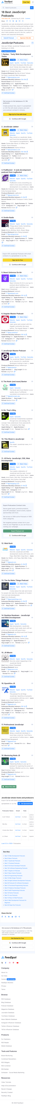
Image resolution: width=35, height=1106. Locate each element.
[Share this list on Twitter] (10, 21)
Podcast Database (7, 1006)
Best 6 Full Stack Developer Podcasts (15, 865)
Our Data (4, 976)
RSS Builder (5, 1069)
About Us (4, 972)
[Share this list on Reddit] (16, 21)
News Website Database (9, 1019)
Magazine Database (7, 1009)
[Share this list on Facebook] (7, 21)
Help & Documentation (8, 1085)
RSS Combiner (6, 1066)
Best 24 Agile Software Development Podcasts (18, 880)
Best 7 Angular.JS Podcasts (12, 870)
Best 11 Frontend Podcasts (12, 863)
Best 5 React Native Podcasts (13, 873)
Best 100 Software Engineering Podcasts (16, 868)
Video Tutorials (6, 1082)
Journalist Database (7, 1012)
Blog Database (6, 1002)
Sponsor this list (25, 38)
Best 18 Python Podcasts (12, 893)
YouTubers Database (8, 1016)
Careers (8, 979)
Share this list (6, 913)
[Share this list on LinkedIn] (13, 21)
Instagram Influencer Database (11, 1023)
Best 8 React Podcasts (11, 858)
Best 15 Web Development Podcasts (15, 856)
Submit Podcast (9, 38)
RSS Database (5, 999)
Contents (27, 18)
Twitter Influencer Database (10, 1026)
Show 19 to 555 (10, 787)
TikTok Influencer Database (10, 1029)
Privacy (3, 986)
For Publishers (5, 1039)
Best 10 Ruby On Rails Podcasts (13, 897)
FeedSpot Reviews (7, 982)
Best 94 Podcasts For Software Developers (17, 883)
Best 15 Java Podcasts (11, 895)
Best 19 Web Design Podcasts (13, 878)
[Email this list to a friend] (20, 21)
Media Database (6, 1046)
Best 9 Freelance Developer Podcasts (15, 888)
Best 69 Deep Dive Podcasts (13, 905)
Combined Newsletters (8, 1059)
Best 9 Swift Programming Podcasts (15, 890)
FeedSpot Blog (6, 1096)
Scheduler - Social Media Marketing (12, 1072)
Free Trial (26, 2)
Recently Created (6, 1092)
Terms (3, 989)
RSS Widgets (5, 1062)
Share (3, 21)
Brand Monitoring (6, 1055)
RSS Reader (5, 1042)
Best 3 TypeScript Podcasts (12, 860)
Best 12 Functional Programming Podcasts (16, 885)
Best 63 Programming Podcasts (13, 875)
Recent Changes (6, 1089)
